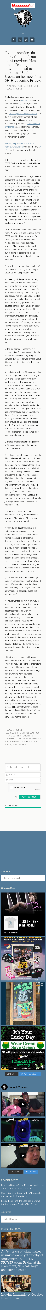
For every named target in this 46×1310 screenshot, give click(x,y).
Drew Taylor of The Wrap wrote (23, 113)
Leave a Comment (15, 89)
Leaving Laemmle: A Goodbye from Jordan (22, 1296)
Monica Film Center (14, 742)
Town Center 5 (19, 744)
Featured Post (29, 736)
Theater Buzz (22, 733)
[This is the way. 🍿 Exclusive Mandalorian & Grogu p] (23, 1003)
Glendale (36, 739)
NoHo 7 (27, 742)
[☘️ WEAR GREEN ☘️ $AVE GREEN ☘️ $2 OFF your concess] (23, 1048)
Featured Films (14, 736)
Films (28, 739)
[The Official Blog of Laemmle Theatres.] (23, 15)
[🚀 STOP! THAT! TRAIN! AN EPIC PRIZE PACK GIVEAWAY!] (23, 958)
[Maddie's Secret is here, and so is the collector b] (23, 914)
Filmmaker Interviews (15, 739)
